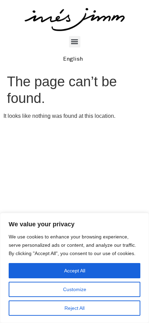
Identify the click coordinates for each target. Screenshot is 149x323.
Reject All (74, 308)
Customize (74, 289)
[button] (74, 41)
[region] (74, 268)
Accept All (74, 270)
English (73, 58)
